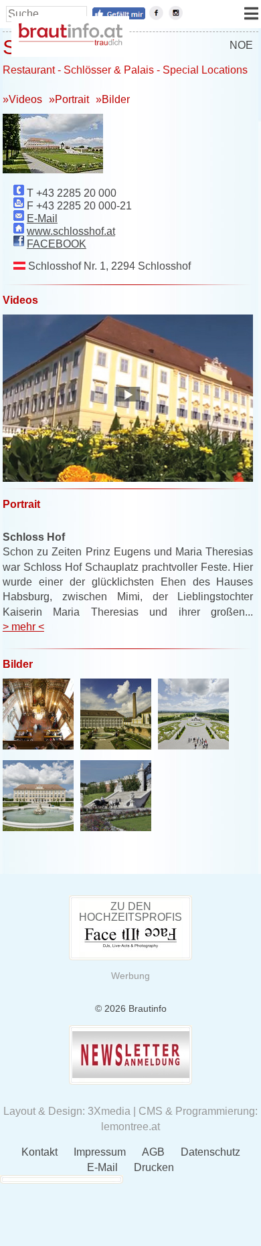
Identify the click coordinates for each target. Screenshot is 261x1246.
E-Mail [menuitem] (102, 1167)
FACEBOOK (56, 244)
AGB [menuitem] (153, 1152)
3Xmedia (109, 1111)
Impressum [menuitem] (100, 1152)
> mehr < (23, 626)
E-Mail (42, 218)
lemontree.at (130, 1126)
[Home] (70, 42)
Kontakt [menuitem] (39, 1152)
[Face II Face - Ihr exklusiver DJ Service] (130, 948)
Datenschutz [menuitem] (210, 1152)
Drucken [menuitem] (154, 1167)
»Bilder (113, 99)
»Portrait (69, 99)
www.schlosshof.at (71, 231)
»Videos (22, 99)
